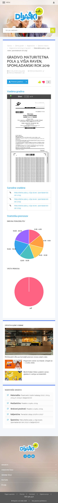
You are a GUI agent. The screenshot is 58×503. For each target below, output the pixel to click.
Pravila (22, 494)
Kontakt (32, 494)
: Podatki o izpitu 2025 (24, 403)
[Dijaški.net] (29, 448)
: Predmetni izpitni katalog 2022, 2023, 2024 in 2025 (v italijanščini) (30, 396)
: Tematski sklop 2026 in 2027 (27, 414)
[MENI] (4, 2)
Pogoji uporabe (10, 494)
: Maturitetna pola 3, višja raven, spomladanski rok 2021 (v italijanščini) (27, 421)
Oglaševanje (44, 494)
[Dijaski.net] (29, 14)
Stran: (20, 97)
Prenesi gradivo (17, 82)
